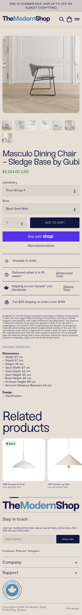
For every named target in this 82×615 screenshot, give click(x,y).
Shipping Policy (68, 288)
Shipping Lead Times (64, 274)
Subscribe (68, 539)
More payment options (41, 245)
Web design (72, 608)
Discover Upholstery (16, 346)
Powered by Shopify (14, 609)
